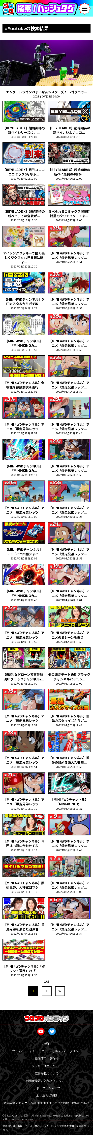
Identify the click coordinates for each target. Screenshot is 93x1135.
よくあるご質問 (46, 1095)
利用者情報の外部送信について (46, 1080)
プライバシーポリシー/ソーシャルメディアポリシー (46, 1051)
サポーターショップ (46, 1088)
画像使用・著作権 (47, 1058)
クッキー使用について (47, 1066)
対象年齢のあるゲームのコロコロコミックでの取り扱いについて (46, 1103)
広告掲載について (47, 1073)
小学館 (46, 1043)
